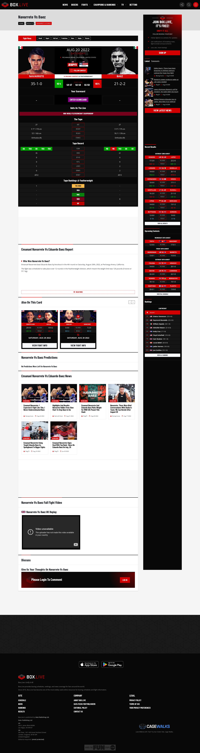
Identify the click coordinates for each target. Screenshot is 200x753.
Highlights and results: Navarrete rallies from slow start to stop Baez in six (63, 407)
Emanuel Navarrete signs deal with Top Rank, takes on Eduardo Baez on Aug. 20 (63, 445)
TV (122, 4)
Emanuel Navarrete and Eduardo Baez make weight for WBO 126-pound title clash (91, 408)
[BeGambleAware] (100, 747)
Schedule (22, 700)
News (65, 4)
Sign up (162, 52)
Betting (133, 4)
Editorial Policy (80, 708)
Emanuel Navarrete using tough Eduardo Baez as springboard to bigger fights (34, 445)
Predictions (64, 38)
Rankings (22, 708)
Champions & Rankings (105, 4)
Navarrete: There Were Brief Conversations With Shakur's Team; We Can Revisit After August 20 (121, 408)
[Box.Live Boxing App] (88, 664)
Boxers (74, 4)
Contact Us (78, 711)
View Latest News (162, 110)
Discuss (87, 38)
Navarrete (36, 76)
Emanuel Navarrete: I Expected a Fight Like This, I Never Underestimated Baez (34, 407)
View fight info (39, 345)
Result (40, 38)
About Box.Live (80, 700)
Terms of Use (134, 704)
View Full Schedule (162, 294)
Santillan (30, 324)
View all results (163, 223)
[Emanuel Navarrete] (36, 60)
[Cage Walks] (154, 726)
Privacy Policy (135, 700)
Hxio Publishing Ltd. (42, 717)
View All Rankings (162, 355)
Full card (55, 38)
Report (47, 38)
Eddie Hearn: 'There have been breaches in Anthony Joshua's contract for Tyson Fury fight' (165, 70)
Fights (84, 4)
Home (21, 23)
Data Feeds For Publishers (84, 704)
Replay (79, 38)
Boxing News (26, 401)
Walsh (69, 324)
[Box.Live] (15, 4)
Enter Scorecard (78, 99)
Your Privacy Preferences (140, 708)
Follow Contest (80, 70)
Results (30, 23)
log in (124, 580)
